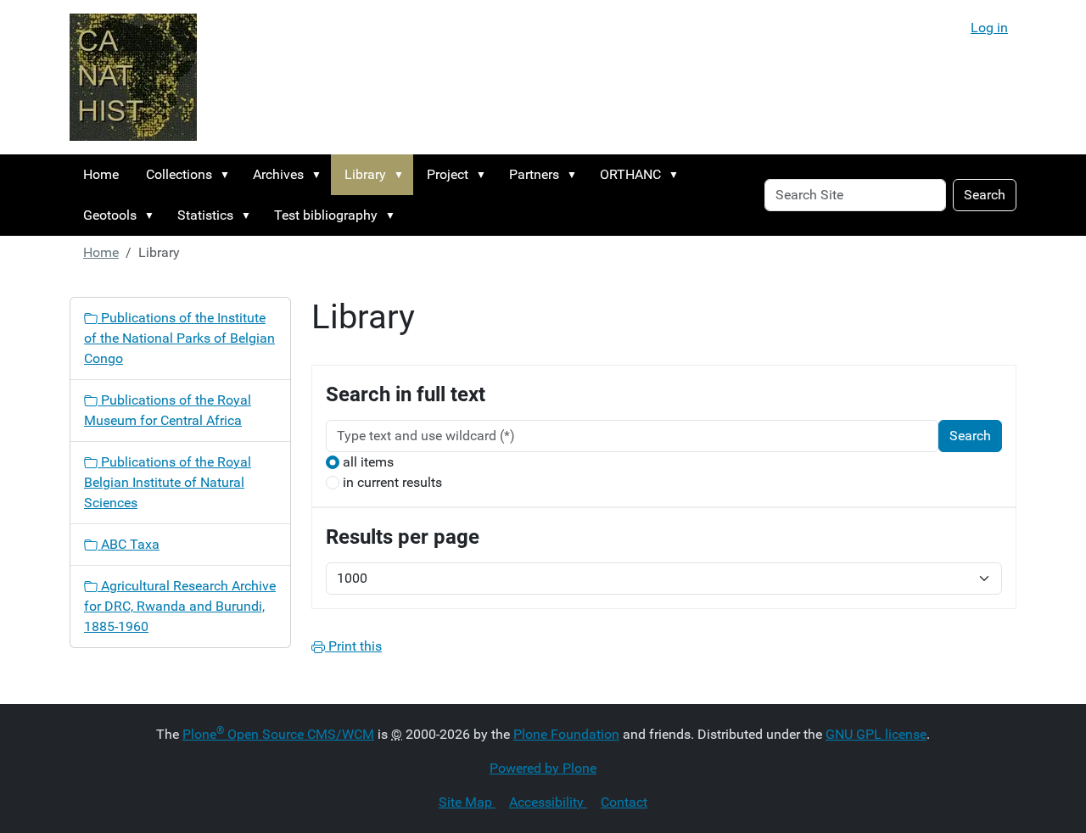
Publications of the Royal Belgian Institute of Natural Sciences (167, 482)
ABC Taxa (129, 544)
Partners (534, 174)
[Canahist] (133, 77)
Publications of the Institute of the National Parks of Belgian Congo (179, 338)
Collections (179, 174)
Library (365, 174)
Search (984, 195)
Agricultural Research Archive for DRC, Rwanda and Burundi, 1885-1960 (180, 606)
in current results (392, 482)
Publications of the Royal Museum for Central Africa (167, 410)
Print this (353, 646)
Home (101, 174)
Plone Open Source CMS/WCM (278, 734)
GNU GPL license (876, 734)
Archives (278, 174)
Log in (989, 28)
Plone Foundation (566, 734)
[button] (228, 174)
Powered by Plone (543, 768)
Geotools (110, 215)
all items (368, 462)
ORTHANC (630, 174)
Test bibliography (326, 215)
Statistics (205, 215)
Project (447, 174)
